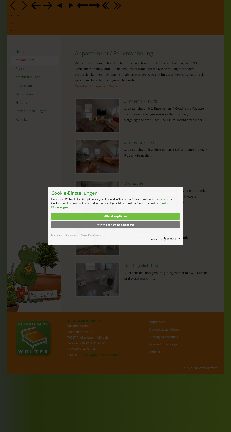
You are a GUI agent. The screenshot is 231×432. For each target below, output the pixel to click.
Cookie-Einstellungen (91, 235)
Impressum (56, 235)
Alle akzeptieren (115, 216)
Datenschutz (71, 235)
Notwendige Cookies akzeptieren (116, 224)
